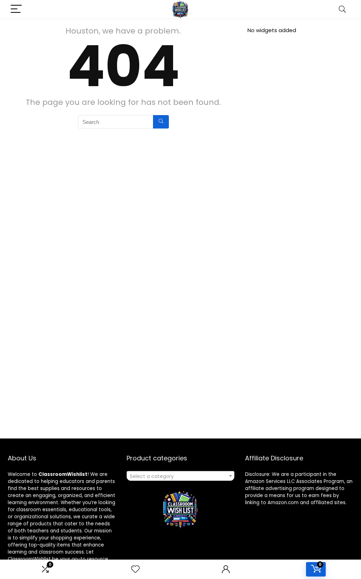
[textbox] (180, 476)
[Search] (342, 9)
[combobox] (180, 476)
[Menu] (16, 9)
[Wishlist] (135, 569)
